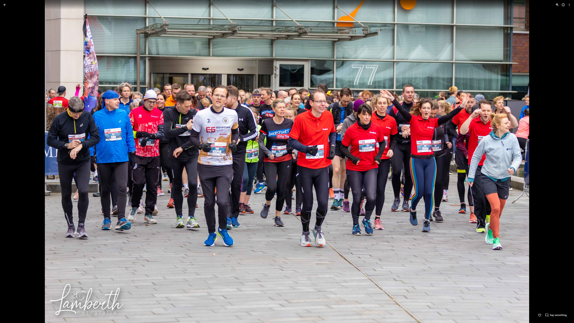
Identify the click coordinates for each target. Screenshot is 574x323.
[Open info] (563, 5)
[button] (8, 161)
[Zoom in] (557, 5)
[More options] (569, 5)
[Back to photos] (4, 4)
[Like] (539, 315)
